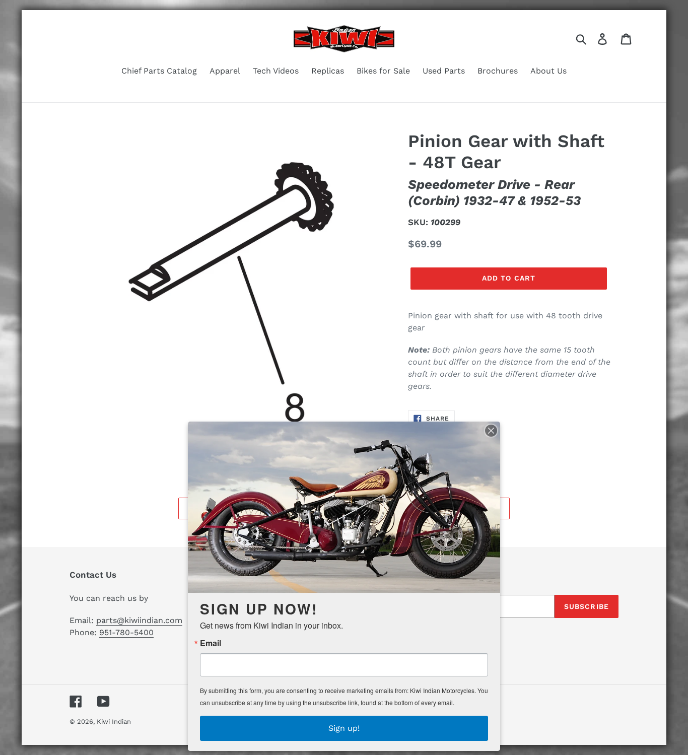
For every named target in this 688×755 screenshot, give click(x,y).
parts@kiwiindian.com (139, 620)
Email (210, 643)
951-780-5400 (126, 632)
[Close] (491, 431)
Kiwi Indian (114, 721)
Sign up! (344, 728)
